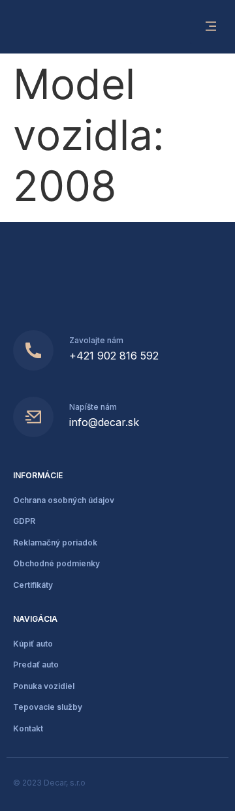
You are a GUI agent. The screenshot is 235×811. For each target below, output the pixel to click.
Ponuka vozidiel (43, 686)
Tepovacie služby (47, 707)
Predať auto (36, 664)
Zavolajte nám (96, 340)
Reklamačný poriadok (55, 542)
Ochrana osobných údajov (63, 500)
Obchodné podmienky (56, 563)
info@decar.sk (104, 422)
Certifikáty (33, 585)
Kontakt (28, 728)
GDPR (24, 521)
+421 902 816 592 (114, 355)
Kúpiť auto (33, 644)
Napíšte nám (93, 407)
